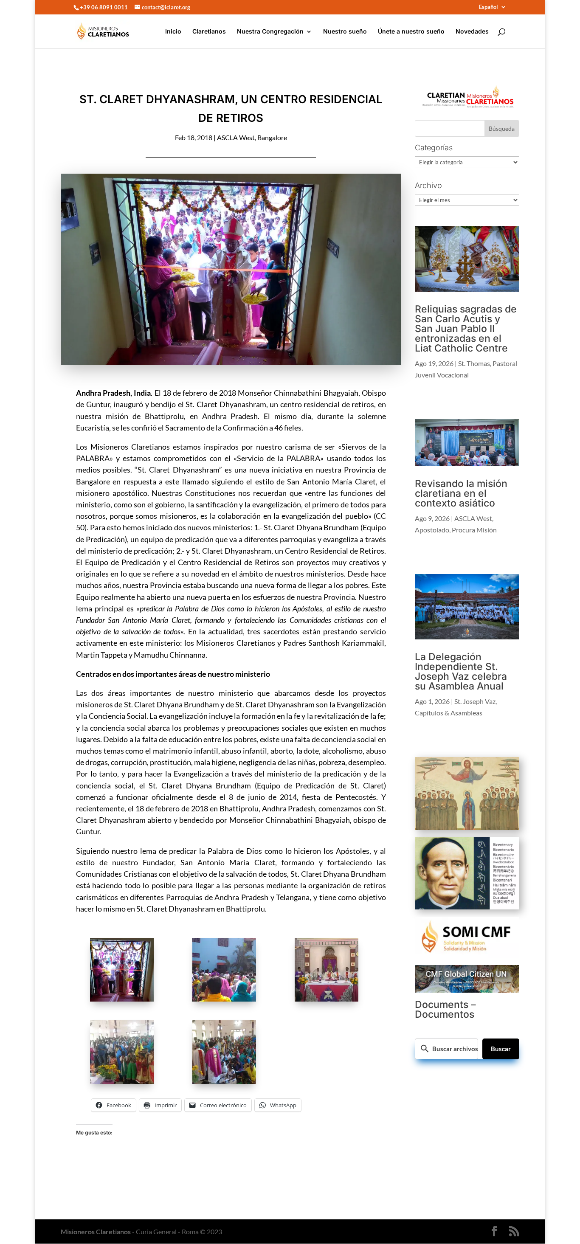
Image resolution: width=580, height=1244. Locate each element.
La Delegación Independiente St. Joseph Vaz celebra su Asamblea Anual (461, 671)
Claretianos (209, 31)
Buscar (501, 1049)
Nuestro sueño (345, 31)
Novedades (472, 31)
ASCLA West (236, 137)
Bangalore (272, 137)
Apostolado (432, 530)
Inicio (173, 31)
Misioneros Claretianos (96, 1231)
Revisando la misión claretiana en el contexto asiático (461, 493)
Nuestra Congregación (270, 31)
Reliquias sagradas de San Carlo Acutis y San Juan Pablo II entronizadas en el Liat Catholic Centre (466, 328)
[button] (127, 971)
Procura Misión (474, 530)
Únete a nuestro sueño (411, 31)
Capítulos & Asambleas (448, 713)
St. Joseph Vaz (475, 701)
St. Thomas (474, 363)
